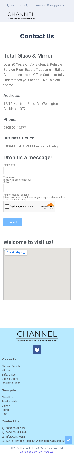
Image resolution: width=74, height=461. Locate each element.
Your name (9, 165)
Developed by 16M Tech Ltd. (37, 451)
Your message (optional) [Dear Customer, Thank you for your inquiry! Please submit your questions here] (34, 197)
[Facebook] (37, 349)
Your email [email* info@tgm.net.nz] (17, 178)
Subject (7, 182)
